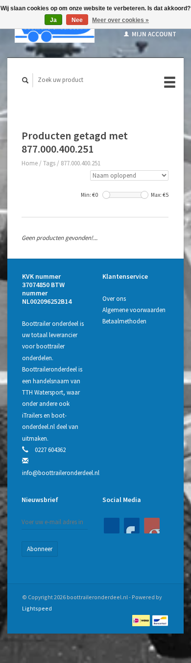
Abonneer (39, 549)
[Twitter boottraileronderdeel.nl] (132, 525)
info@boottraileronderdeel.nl (60, 473)
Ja (53, 20)
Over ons (114, 298)
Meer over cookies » (120, 20)
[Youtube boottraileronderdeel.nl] (152, 525)
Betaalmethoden (124, 321)
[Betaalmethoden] (141, 620)
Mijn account (153, 34)
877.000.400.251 (80, 163)
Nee (77, 20)
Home (30, 163)
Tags (49, 163)
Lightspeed (37, 608)
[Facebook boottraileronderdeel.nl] (111, 525)
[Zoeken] (25, 80)
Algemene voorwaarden (134, 310)
